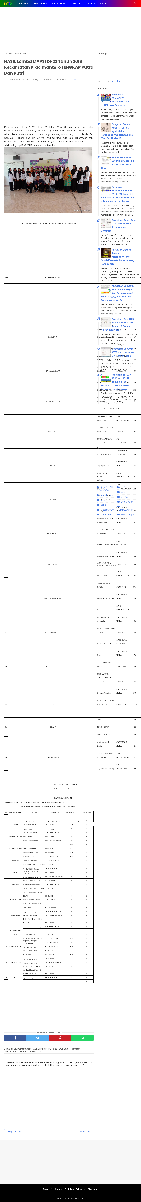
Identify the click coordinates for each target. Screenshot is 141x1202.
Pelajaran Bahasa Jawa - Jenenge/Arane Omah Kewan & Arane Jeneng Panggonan (117, 256)
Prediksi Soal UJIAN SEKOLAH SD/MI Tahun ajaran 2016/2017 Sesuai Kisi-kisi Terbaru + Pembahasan (117, 381)
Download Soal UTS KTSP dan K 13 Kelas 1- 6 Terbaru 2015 (123, 352)
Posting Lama (85, 1132)
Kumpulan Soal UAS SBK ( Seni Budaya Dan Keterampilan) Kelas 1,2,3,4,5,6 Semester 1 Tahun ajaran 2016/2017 (117, 293)
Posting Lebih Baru (14, 1132)
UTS (103, 500)
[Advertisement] (70, 29)
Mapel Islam (40, 3)
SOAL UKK (106, 514)
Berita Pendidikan (97, 3)
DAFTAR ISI (24, 3)
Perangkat (75, 3)
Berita (103, 504)
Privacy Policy (75, 1189)
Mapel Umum (58, 3)
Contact (58, 1189)
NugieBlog (115, 81)
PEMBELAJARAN (126, 509)
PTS (123, 487)
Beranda (8, 53)
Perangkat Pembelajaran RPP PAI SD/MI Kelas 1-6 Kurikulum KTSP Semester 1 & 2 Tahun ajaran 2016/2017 (117, 194)
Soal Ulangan (127, 514)
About (46, 1189)
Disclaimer (93, 1189)
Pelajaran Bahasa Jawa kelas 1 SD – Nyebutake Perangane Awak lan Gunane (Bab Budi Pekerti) (117, 131)
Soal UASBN (127, 501)
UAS (123, 492)
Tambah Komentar (63, 79)
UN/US (124, 497)
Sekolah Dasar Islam (76, 1198)
